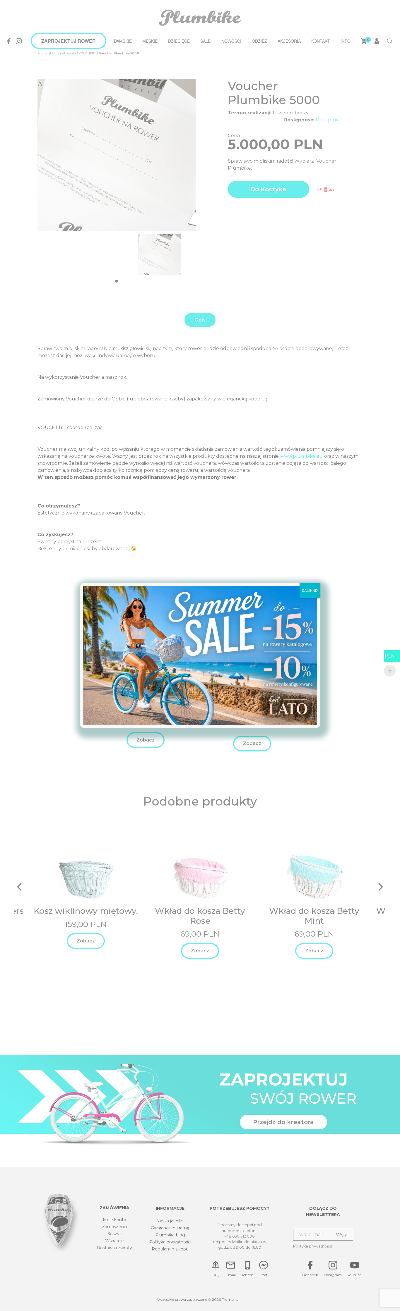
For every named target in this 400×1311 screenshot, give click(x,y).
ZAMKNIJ (310, 590)
